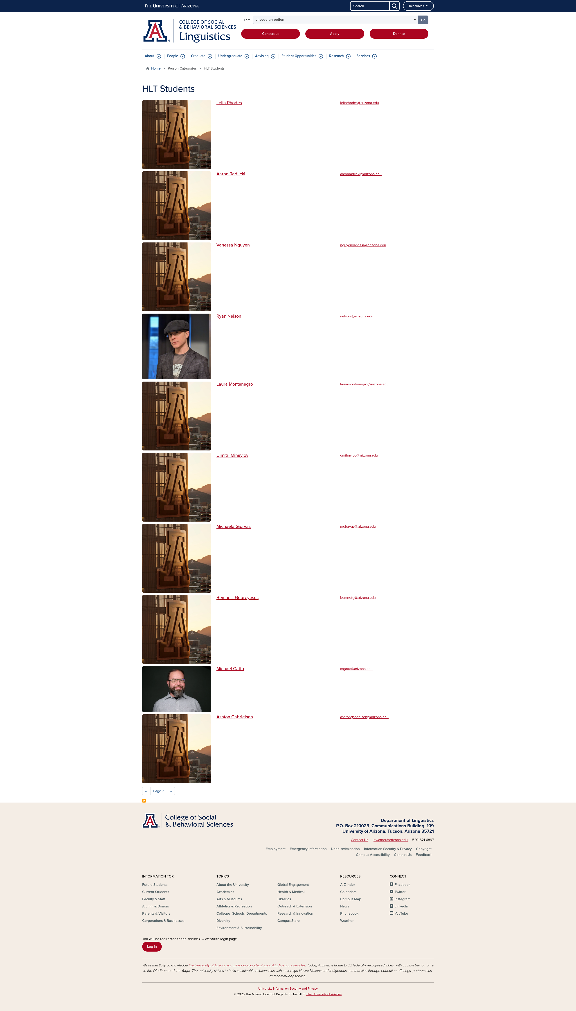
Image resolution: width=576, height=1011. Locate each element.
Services (363, 56)
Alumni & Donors (155, 906)
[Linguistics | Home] (189, 31)
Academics (225, 892)
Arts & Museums (229, 899)
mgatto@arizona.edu (356, 669)
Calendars (348, 892)
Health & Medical (291, 892)
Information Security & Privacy (388, 849)
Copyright (424, 849)
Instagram (402, 899)
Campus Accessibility (373, 855)
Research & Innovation (295, 913)
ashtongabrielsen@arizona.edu (364, 717)
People (172, 56)
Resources (417, 6)
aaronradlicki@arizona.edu (361, 174)
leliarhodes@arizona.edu (359, 103)
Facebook (402, 884)
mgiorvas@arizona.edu (358, 526)
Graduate (198, 56)
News (344, 906)
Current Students (155, 892)
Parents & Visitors (156, 913)
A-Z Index (347, 884)
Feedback (424, 855)
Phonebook (349, 913)
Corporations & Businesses (163, 920)
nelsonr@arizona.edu (356, 316)
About (149, 56)
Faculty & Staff (153, 899)
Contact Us (359, 840)
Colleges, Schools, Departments (241, 913)
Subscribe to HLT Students (144, 801)
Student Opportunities (298, 56)
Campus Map (350, 899)
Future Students (154, 884)
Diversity (223, 920)
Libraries (284, 899)
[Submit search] (395, 6)
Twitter (400, 892)
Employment (276, 849)
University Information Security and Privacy (288, 989)
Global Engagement (293, 884)
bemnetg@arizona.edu (358, 597)
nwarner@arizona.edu (391, 840)
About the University (232, 884)
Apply (334, 34)
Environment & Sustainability (239, 928)
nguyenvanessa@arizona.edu (363, 245)
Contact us (270, 34)
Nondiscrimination (345, 849)
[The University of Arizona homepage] (172, 6)
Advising (262, 56)
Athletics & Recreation (234, 906)
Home (156, 68)
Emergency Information (308, 849)
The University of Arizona (324, 994)
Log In (152, 946)
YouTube (401, 913)
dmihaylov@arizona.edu (359, 455)
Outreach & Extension (294, 906)
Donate (399, 34)
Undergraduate (230, 56)
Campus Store (288, 920)
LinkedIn (401, 906)
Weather (346, 920)
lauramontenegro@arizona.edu (364, 384)
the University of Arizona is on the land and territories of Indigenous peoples (247, 965)
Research (336, 56)
